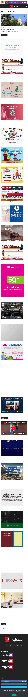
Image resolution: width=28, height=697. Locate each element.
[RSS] (14, 645)
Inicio (2, 9)
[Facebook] (7, 645)
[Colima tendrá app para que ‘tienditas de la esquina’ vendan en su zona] (14, 20)
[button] (2, 6)
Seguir (24, 684)
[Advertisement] (14, 379)
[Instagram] (10, 645)
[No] (26, 693)
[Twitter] (17, 645)
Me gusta (24, 681)
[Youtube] (21, 645)
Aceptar (14, 695)
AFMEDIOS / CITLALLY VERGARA (7, 31)
